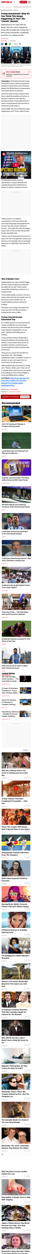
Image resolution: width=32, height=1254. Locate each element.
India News (4, 563)
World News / (9, 7)
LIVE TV (24, 2)
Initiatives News (6, 483)
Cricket (3, 671)
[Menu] (29, 2)
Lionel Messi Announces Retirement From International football (15, 532)
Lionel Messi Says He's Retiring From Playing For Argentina (15, 452)
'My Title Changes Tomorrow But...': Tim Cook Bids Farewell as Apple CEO (10, 680)
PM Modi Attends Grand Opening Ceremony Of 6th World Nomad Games (16, 506)
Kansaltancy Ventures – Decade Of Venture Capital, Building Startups (10, 715)
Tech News (4, 429)
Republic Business (6, 684)
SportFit (4, 456)
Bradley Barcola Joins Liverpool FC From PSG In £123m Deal (16, 640)
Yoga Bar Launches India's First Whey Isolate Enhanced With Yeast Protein (15, 479)
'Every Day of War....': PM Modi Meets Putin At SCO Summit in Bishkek (15, 613)
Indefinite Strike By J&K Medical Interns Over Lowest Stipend (16, 586)
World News (4, 41)
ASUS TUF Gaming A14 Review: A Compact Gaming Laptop (13, 425)
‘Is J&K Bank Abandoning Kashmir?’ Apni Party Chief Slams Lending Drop (16, 559)
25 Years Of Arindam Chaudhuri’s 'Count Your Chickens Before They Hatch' (10, 691)
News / (3, 7)
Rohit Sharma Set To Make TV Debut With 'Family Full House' (15, 667)
